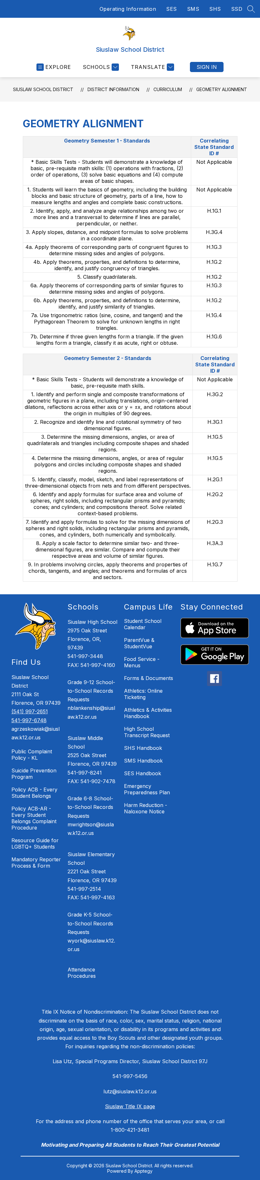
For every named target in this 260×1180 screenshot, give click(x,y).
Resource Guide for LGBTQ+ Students (35, 843)
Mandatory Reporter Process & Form (36, 862)
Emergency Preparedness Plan (147, 789)
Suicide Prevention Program (33, 773)
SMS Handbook (143, 760)
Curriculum (167, 89)
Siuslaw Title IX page (130, 1106)
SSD (237, 9)
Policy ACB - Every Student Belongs (34, 792)
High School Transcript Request (147, 732)
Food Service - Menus (141, 662)
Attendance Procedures (82, 972)
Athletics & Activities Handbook (148, 713)
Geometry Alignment (221, 89)
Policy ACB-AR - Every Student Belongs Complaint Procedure (33, 818)
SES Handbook (142, 773)
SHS (215, 9)
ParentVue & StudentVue (139, 643)
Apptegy (143, 1171)
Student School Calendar (142, 624)
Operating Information (128, 9)
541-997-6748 (29, 720)
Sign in (207, 67)
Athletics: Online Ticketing (143, 694)
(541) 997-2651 (29, 711)
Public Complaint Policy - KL (31, 754)
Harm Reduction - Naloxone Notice (145, 808)
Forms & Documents (148, 678)
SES (171, 9)
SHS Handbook (143, 748)
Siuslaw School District (43, 89)
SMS (193, 9)
